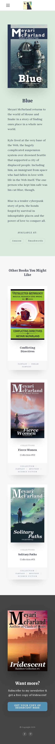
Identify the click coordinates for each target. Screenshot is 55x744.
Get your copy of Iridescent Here (27, 706)
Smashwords (35, 240)
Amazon (16, 240)
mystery (34, 469)
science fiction (27, 472)
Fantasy (22, 364)
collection (27, 466)
